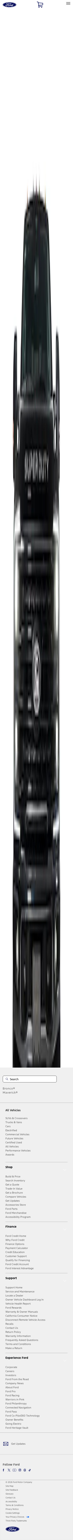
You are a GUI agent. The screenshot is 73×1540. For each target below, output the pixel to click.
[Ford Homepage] (12, 1531)
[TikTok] (29, 1470)
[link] (9, 1486)
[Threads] (24, 1470)
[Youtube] (14, 1470)
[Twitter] (9, 1470)
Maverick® (10, 1092)
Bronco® (9, 1088)
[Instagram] (20, 1470)
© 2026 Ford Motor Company (19, 1482)
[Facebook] (4, 1470)
